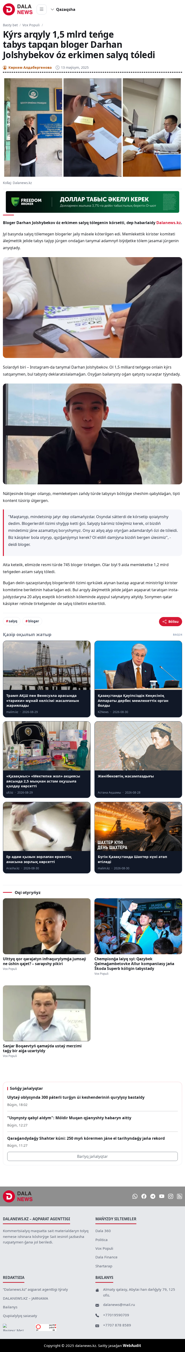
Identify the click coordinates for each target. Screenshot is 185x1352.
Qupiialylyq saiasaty (20, 1315)
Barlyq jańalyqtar (92, 1156)
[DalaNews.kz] (18, 1196)
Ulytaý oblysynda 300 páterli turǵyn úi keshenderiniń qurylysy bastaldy (76, 1097)
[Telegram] (152, 1196)
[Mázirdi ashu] (42, 9)
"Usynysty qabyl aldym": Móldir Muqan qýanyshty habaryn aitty (69, 1117)
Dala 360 (103, 1230)
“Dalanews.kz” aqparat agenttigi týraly (35, 1289)
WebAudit (132, 1345)
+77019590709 (116, 1314)
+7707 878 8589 (117, 1325)
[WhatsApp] (135, 1196)
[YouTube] (161, 1196)
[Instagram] (170, 1196)
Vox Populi (31, 25)
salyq (13, 621)
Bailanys (10, 1306)
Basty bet (10, 25)
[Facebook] (143, 1196)
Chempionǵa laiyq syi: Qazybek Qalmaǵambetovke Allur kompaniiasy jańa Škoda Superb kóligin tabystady (134, 963)
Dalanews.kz (168, 222)
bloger (33, 621)
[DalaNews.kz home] (18, 9)
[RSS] (179, 1196)
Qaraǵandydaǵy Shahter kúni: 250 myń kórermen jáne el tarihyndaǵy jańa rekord (86, 1138)
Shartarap (103, 1265)
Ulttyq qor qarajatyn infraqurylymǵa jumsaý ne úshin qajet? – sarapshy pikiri (44, 961)
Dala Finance (106, 1257)
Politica (101, 1239)
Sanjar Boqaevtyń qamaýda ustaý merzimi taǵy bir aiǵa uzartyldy (42, 1048)
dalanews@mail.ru (119, 1304)
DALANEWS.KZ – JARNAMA (25, 1298)
